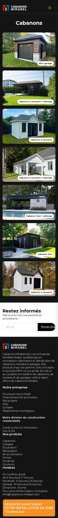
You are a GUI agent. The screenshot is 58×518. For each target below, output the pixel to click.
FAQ (5, 404)
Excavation (10, 447)
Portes (7, 457)
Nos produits (12, 434)
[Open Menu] (50, 8)
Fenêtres (8, 461)
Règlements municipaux (18, 410)
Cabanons (9, 440)
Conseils (8, 407)
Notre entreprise (15, 387)
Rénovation (10, 450)
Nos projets (10, 400)
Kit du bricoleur (13, 454)
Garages (8, 444)
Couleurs (9, 464)
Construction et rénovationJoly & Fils (20, 429)
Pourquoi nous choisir (17, 394)
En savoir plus (15, 511)
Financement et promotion (20, 397)
